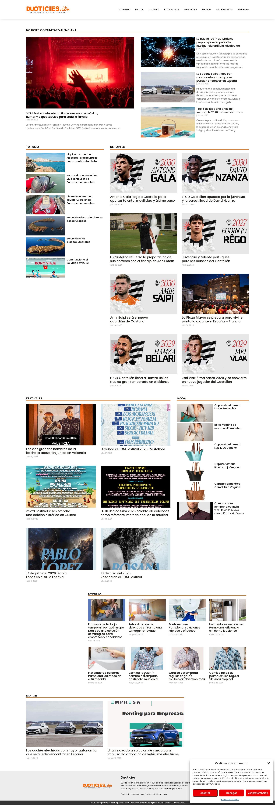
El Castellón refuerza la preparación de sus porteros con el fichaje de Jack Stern (142, 259)
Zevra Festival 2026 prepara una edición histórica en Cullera (51, 513)
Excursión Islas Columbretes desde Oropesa (85, 219)
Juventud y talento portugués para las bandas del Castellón (206, 259)
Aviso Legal (123, 802)
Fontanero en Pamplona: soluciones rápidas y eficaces (184, 627)
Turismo (124, 9)
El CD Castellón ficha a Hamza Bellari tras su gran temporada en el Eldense (139, 380)
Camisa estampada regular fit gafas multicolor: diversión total (187, 676)
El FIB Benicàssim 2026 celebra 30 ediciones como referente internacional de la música (135, 513)
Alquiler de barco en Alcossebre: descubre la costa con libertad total (82, 158)
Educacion (171, 9)
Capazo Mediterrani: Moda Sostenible (227, 406)
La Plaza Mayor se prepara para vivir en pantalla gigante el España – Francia (213, 319)
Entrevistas (224, 9)
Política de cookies (230, 799)
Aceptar (205, 793)
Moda (139, 9)
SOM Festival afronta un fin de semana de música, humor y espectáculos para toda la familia (62, 115)
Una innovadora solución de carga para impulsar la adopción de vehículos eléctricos (143, 752)
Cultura (153, 9)
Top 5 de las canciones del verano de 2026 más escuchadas (219, 110)
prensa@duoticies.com (156, 794)
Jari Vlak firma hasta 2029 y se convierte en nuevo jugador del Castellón (214, 380)
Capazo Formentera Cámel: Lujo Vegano (227, 485)
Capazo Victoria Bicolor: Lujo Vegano (227, 465)
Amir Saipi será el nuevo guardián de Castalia (129, 319)
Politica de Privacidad (141, 802)
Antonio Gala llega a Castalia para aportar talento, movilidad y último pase (142, 199)
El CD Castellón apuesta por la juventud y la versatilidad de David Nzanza (213, 199)
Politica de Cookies (162, 802)
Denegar (231, 793)
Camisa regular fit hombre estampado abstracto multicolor (144, 676)
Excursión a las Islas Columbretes (78, 240)
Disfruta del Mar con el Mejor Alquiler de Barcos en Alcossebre (81, 200)
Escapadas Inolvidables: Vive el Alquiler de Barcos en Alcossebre (82, 179)
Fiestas (207, 9)
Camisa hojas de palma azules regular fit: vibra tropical (224, 676)
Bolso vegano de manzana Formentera (228, 426)
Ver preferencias (258, 793)
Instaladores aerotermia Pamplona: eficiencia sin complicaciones (226, 627)
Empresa (243, 9)
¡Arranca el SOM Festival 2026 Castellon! (133, 449)
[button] (268, 763)
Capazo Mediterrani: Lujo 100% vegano (227, 446)
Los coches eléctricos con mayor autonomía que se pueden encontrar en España (216, 77)
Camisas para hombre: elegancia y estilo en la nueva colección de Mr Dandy (229, 508)
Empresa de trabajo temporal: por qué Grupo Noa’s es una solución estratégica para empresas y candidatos (106, 630)
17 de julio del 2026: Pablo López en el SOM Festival (46, 575)
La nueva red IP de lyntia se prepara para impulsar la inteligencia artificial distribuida (218, 42)
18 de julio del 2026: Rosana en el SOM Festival (121, 575)
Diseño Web (178, 802)
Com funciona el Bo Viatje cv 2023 (78, 261)
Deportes (190, 9)
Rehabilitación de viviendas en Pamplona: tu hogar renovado (145, 627)
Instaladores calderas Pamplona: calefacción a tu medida (104, 676)
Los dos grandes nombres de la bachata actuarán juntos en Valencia (56, 451)
